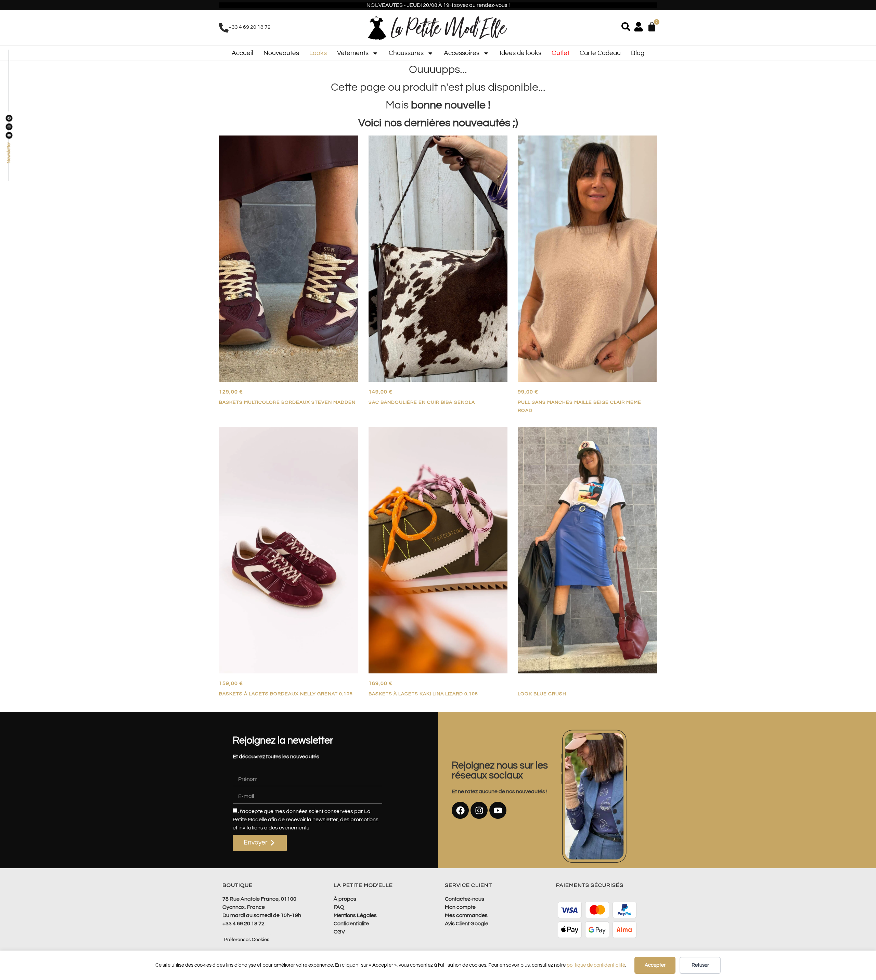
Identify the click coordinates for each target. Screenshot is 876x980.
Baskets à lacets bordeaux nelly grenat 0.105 (286, 693)
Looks (318, 53)
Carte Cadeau (600, 53)
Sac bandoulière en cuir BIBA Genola (422, 402)
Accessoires (461, 53)
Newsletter (8, 153)
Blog (637, 53)
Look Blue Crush (542, 693)
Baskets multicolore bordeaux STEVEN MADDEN (287, 402)
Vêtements (353, 53)
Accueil (242, 53)
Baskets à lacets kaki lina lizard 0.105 (423, 693)
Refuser (700, 965)
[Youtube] (497, 810)
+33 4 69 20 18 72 (250, 27)
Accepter (655, 965)
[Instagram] (479, 810)
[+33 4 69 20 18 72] (224, 28)
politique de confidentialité (596, 965)
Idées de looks (520, 53)
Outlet (560, 53)
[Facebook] (460, 810)
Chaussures (406, 53)
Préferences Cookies (246, 939)
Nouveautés (281, 53)
